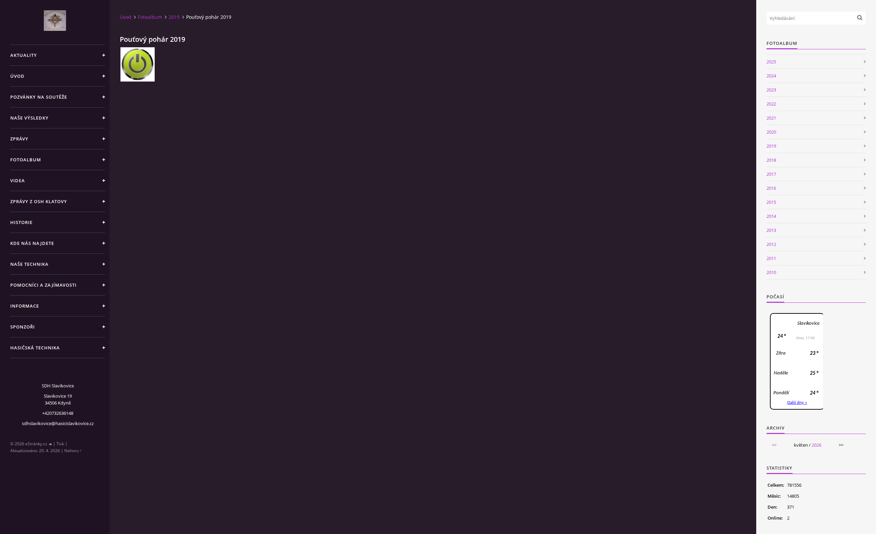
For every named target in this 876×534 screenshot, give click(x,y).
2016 (771, 188)
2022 (771, 104)
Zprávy (19, 139)
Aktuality (23, 55)
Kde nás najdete (32, 243)
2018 (771, 160)
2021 (771, 118)
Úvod (17, 76)
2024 (771, 76)
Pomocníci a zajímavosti (43, 285)
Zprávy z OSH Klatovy (38, 201)
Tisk (60, 444)
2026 (816, 445)
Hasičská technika (35, 348)
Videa (17, 180)
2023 (771, 90)
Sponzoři (22, 327)
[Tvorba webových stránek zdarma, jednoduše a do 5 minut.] (50, 444)
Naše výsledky (29, 118)
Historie (21, 222)
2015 (771, 202)
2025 (771, 62)
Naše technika (29, 264)
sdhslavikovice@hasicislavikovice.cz (58, 423)
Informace (24, 306)
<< (774, 445)
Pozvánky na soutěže (38, 97)
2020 (771, 132)
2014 (771, 216)
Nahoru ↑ (73, 451)
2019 (174, 17)
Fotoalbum (25, 160)
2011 (771, 258)
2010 (771, 272)
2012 (771, 244)
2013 (771, 230)
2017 (771, 174)
